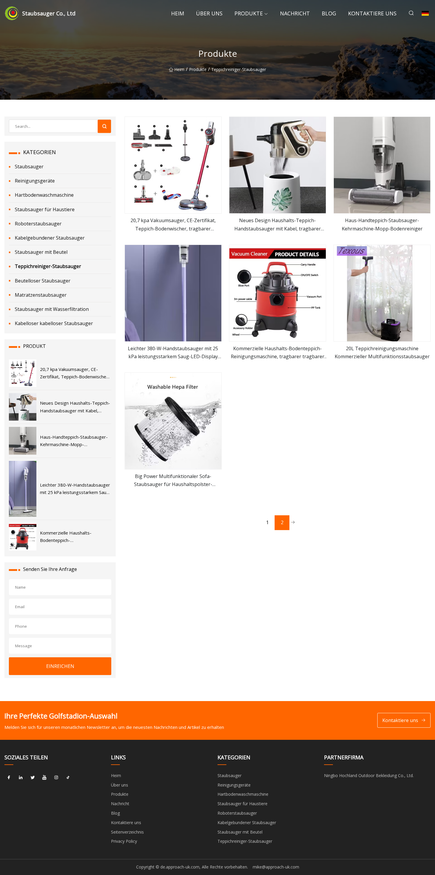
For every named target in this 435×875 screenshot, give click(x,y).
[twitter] (32, 777)
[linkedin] (20, 777)
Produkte (248, 13)
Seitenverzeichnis (127, 832)
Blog (329, 13)
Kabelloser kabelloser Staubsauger (54, 323)
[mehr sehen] (173, 165)
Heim (177, 13)
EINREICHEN (60, 666)
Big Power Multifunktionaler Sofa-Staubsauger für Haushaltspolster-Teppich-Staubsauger (173, 480)
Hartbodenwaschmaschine (44, 195)
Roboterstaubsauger (38, 223)
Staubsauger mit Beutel (41, 252)
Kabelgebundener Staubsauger (50, 238)
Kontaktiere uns (372, 13)
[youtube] (44, 777)
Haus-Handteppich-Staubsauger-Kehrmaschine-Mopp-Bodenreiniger (382, 224)
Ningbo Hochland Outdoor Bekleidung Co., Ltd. (369, 775)
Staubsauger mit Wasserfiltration (52, 309)
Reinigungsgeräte (35, 180)
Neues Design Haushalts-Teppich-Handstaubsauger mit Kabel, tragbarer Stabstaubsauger (277, 225)
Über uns (209, 13)
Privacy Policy (124, 841)
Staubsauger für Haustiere (45, 209)
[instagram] (56, 777)
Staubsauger (29, 166)
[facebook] (8, 777)
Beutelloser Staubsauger (42, 280)
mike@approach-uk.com (276, 867)
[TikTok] (68, 777)
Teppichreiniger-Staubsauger (238, 69)
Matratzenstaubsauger (41, 295)
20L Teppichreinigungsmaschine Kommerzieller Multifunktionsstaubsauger (382, 352)
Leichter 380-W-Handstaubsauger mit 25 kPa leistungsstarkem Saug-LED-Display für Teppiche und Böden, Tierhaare (173, 353)
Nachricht (295, 13)
